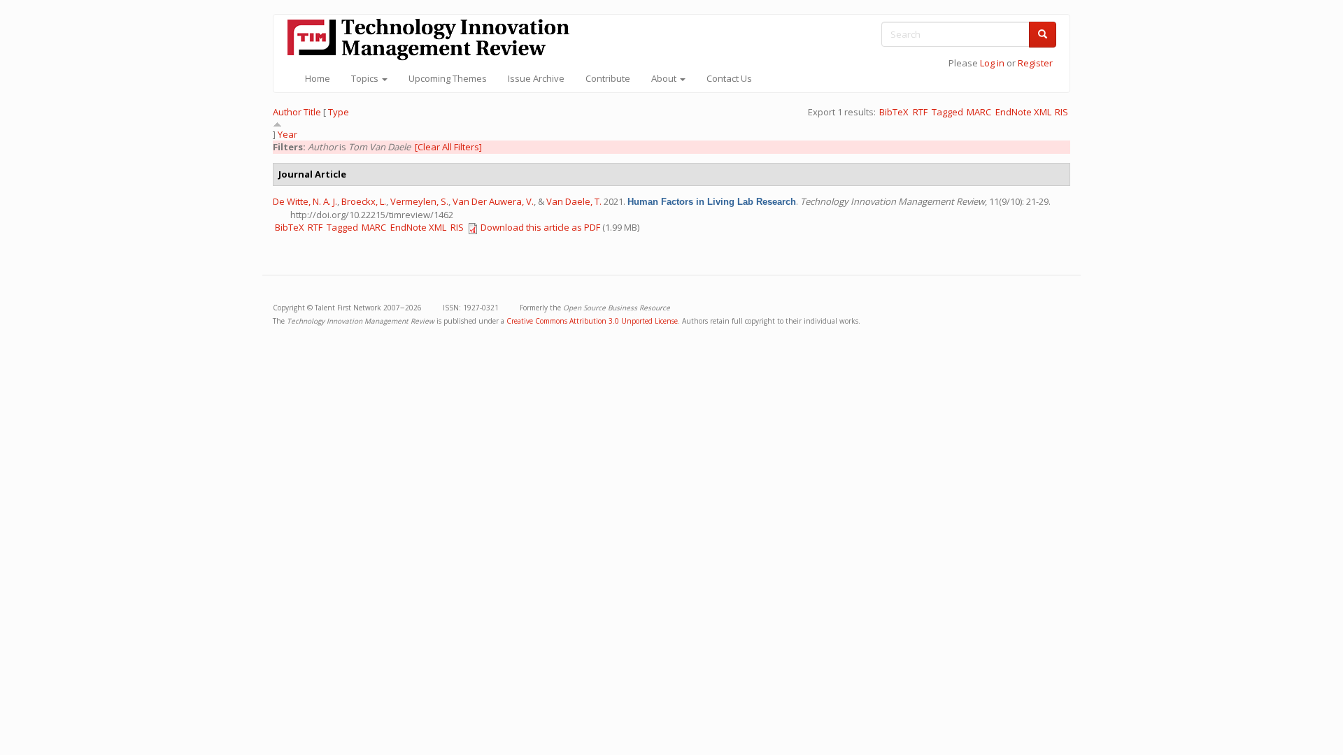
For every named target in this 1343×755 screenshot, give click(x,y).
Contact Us (729, 78)
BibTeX (894, 112)
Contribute (607, 78)
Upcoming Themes (447, 78)
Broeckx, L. (363, 201)
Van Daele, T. (574, 201)
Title (312, 112)
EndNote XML (1023, 112)
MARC (979, 112)
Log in (992, 63)
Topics (366, 78)
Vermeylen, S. (419, 201)
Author (287, 112)
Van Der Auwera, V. (493, 201)
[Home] (433, 39)
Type (338, 112)
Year (287, 134)
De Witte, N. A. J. (305, 201)
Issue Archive (536, 78)
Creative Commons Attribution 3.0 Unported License (592, 321)
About (664, 78)
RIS (1061, 112)
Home (317, 78)
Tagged (947, 112)
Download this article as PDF (540, 227)
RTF (920, 112)
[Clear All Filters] (448, 147)
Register (1035, 63)
